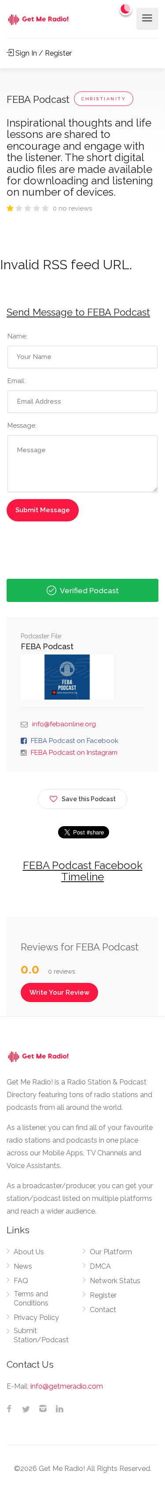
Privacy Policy (36, 1317)
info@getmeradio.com (66, 1386)
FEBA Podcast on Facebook (74, 741)
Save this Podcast (89, 798)
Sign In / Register (43, 53)
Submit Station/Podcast (41, 1335)
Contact (103, 1310)
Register (103, 1295)
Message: (22, 425)
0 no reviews (72, 208)
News (23, 1266)
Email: (16, 381)
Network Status (115, 1281)
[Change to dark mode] (125, 8)
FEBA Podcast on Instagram (74, 753)
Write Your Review (59, 992)
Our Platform (111, 1252)
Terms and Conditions (31, 1298)
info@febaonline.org (64, 724)
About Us (29, 1252)
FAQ (21, 1281)
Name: (17, 336)
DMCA (100, 1266)
